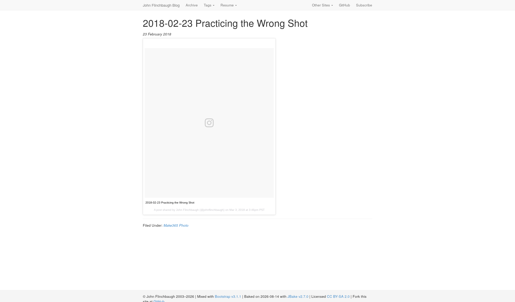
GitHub (344, 4)
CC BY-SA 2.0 (338, 296)
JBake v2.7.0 (297, 296)
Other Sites (321, 4)
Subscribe (364, 4)
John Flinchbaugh (187, 209)
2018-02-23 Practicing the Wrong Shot (169, 202)
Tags (208, 4)
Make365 (171, 225)
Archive (192, 4)
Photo (183, 225)
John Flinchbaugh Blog (161, 5)
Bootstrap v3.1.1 (228, 296)
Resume (227, 4)
